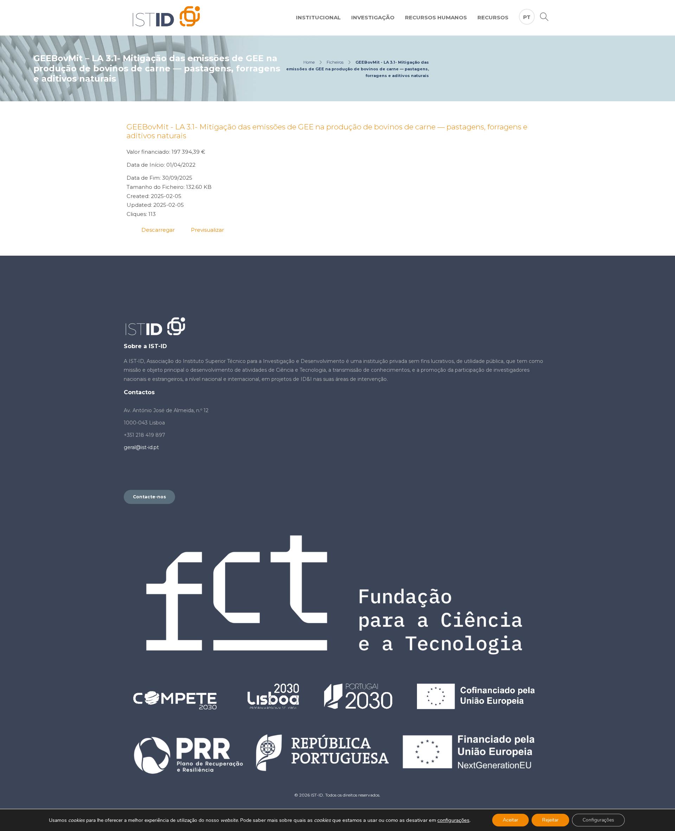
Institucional (318, 17)
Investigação (372, 17)
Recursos (492, 17)
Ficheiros (335, 62)
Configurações (598, 820)
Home (309, 62)
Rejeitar (550, 820)
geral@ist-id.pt (141, 447)
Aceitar (510, 820)
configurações (453, 820)
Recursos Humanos (436, 17)
